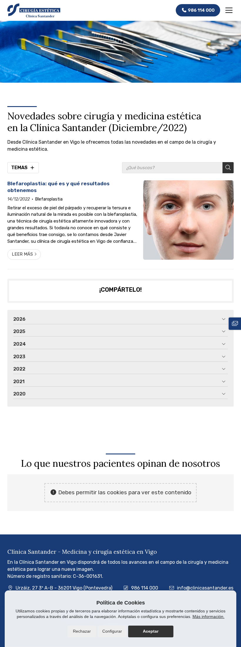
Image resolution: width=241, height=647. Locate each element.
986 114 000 (144, 588)
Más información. (209, 616)
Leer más (22, 254)
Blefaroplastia (49, 199)
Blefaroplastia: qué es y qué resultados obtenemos (58, 187)
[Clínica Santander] (33, 10)
